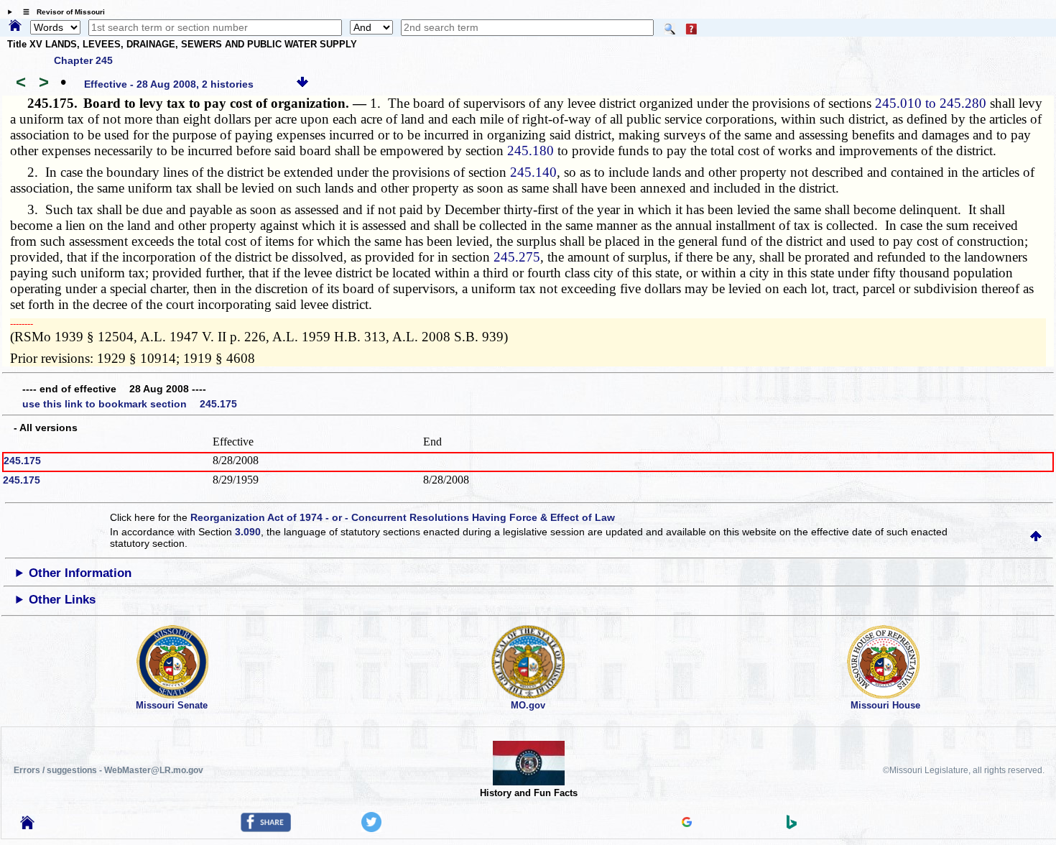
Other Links (62, 599)
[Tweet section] (371, 828)
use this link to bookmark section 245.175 (129, 404)
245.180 (530, 150)
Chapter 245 (83, 60)
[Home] (15, 26)
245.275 (517, 256)
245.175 (22, 460)
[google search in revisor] (687, 823)
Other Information (80, 573)
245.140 (533, 172)
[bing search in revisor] (792, 825)
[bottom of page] (302, 84)
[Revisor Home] (27, 825)
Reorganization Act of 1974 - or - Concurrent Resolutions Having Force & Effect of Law (402, 517)
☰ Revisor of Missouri (60, 12)
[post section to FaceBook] (266, 828)
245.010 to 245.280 (930, 103)
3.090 (248, 531)
